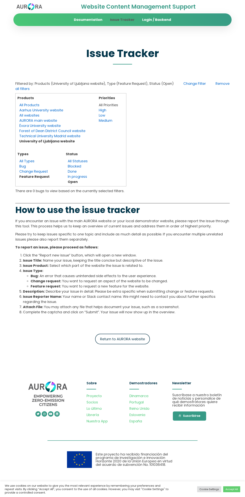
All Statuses (78, 161)
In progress (77, 176)
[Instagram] (44, 414)
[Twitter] (38, 414)
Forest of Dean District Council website (52, 130)
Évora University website (40, 125)
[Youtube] (50, 414)
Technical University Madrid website (49, 136)
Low (102, 115)
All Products (29, 105)
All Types (26, 161)
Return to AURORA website (122, 339)
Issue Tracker (122, 19)
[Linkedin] (57, 414)
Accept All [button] (231, 489)
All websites (29, 115)
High (102, 110)
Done (72, 171)
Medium (105, 120)
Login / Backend (156, 19)
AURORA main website (38, 120)
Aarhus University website (41, 110)
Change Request (33, 171)
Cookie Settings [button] (209, 489)
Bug (22, 166)
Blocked (74, 166)
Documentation (88, 19)
